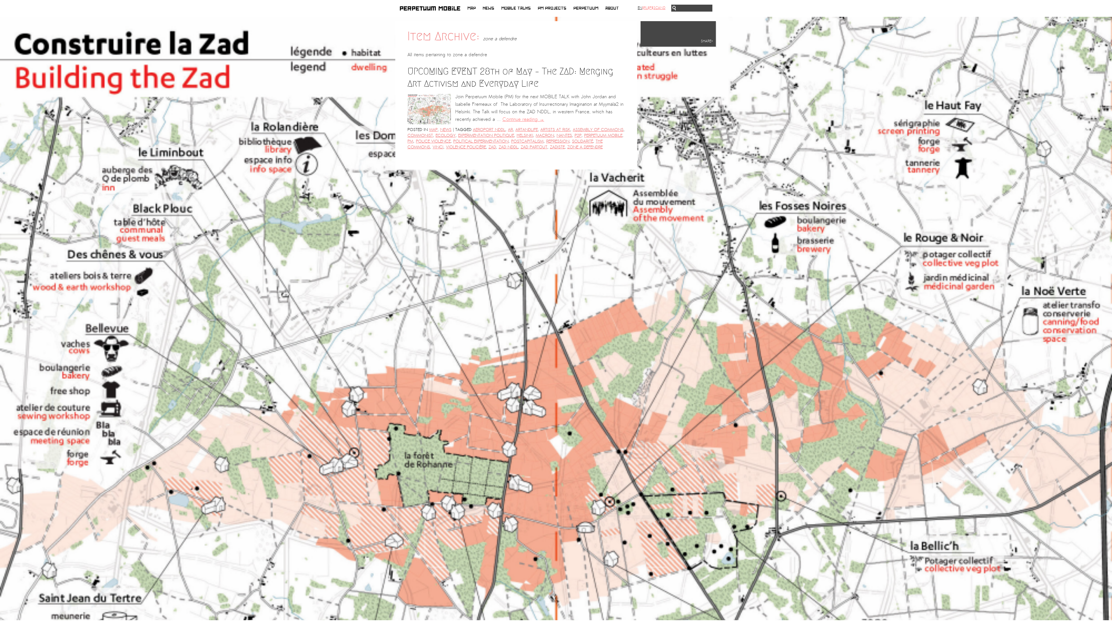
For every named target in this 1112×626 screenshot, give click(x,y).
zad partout (534, 147)
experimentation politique (486, 135)
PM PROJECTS (552, 8)
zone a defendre (585, 147)
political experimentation (481, 141)
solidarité (582, 141)
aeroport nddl (489, 130)
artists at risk (555, 130)
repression (557, 141)
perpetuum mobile (603, 135)
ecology (446, 135)
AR (510, 130)
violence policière (466, 147)
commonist (420, 135)
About (612, 8)
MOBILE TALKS (516, 8)
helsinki (525, 135)
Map (471, 8)
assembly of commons (598, 130)
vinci (438, 147)
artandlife (526, 130)
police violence (433, 141)
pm (410, 141)
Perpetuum (585, 8)
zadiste (557, 147)
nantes (564, 135)
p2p (578, 135)
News (488, 8)
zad (492, 147)
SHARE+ (707, 41)
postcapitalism (527, 141)
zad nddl (508, 147)
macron (545, 135)
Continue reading (523, 119)
